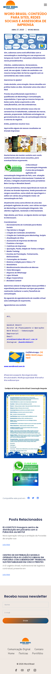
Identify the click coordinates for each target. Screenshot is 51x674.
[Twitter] (28, 670)
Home (11, 653)
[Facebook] (16, 670)
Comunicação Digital (19, 649)
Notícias (23, 653)
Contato (39, 649)
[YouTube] (22, 670)
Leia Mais (6, 545)
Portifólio (37, 653)
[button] (28, 498)
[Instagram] (34, 670)
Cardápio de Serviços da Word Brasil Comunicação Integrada (26, 388)
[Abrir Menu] (45, 4)
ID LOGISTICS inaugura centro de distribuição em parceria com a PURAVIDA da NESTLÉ (20, 529)
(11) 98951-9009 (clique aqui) (34, 355)
